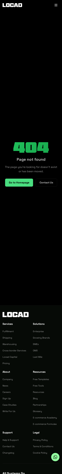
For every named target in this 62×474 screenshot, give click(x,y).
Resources (38, 392)
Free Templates (41, 379)
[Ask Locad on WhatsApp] (55, 457)
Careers (6, 392)
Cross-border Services (14, 350)
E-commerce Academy (45, 417)
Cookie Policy (40, 452)
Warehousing (10, 344)
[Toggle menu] (55, 5)
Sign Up (7, 398)
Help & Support (11, 440)
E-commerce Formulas (45, 424)
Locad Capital (10, 356)
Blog (35, 398)
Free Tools (38, 385)
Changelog (8, 452)
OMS (35, 350)
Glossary (37, 411)
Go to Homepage (19, 182)
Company (8, 379)
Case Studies (9, 404)
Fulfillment (8, 331)
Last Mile (37, 356)
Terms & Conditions (43, 446)
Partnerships (39, 404)
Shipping (7, 337)
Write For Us (9, 411)
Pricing (6, 363)
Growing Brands (41, 337)
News (5, 385)
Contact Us (46, 182)
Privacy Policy (40, 440)
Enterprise (38, 331)
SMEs (36, 344)
